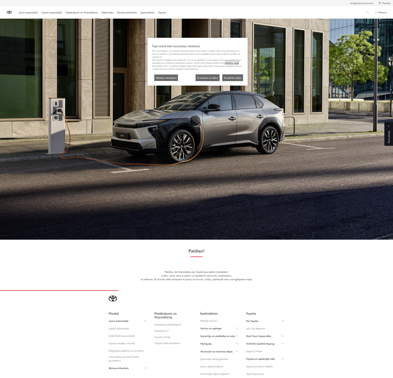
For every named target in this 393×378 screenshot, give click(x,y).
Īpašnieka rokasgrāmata (214, 359)
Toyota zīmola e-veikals (259, 366)
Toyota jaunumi (255, 373)
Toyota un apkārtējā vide (260, 358)
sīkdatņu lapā (231, 62)
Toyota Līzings (162, 337)
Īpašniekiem (147, 12)
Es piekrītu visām (232, 77)
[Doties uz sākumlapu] (9, 12)
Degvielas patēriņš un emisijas (126, 350)
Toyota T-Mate (254, 351)
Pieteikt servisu (208, 320)
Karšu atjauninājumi (211, 366)
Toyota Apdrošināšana (167, 343)
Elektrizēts (108, 12)
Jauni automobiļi (28, 12)
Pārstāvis (386, 3)
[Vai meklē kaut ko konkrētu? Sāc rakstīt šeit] (368, 12)
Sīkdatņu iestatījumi (166, 77)
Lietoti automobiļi (51, 12)
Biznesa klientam (127, 12)
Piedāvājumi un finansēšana (82, 12)
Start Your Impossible (258, 336)
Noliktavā (161, 330)
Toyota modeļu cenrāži (122, 343)
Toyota (162, 12)
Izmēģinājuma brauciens (361, 3)
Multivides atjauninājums (214, 373)
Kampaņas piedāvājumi (167, 324)
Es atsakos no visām (207, 77)
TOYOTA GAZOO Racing (260, 343)
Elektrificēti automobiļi (122, 335)
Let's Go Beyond (255, 328)
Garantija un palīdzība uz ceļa (217, 336)
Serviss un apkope (210, 328)
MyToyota (382, 12)
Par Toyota (252, 320)
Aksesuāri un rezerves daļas (216, 351)
